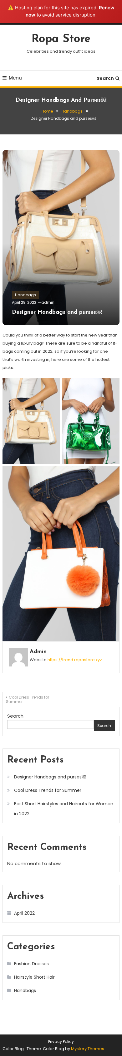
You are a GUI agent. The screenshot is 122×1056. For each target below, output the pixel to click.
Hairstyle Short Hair (34, 977)
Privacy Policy (61, 1041)
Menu (15, 78)
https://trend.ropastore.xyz (75, 660)
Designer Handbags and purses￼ (57, 312)
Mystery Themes (87, 1049)
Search (105, 78)
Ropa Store (61, 39)
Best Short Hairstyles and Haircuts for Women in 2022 (63, 809)
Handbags (25, 295)
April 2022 (24, 913)
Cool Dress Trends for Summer (27, 699)
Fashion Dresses (31, 964)
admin (47, 302)
